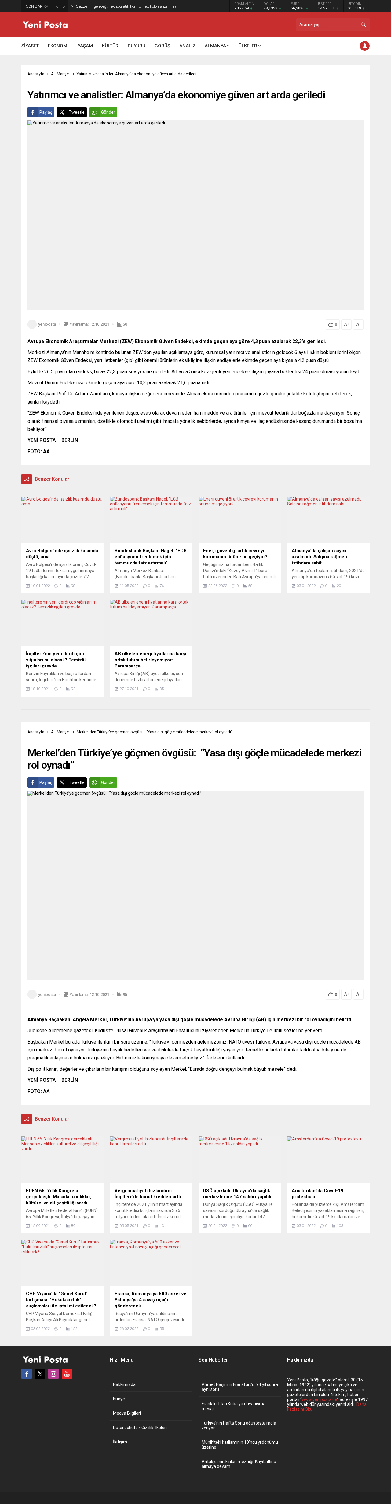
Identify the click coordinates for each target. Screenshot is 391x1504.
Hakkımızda (124, 1384)
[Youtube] (67, 1374)
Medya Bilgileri (127, 1413)
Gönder (108, 112)
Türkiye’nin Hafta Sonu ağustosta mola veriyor (239, 1425)
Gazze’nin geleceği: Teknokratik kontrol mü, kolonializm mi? (126, 6)
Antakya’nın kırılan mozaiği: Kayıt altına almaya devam (239, 1464)
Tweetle (77, 112)
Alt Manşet (60, 74)
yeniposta (47, 324)
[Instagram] (53, 1374)
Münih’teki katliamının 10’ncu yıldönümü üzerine (240, 1445)
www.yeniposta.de (319, 1399)
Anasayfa (35, 74)
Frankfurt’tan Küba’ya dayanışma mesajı (233, 1406)
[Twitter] (40, 1374)
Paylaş (45, 112)
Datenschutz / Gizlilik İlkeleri (140, 1427)
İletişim (120, 1441)
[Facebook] (26, 1374)
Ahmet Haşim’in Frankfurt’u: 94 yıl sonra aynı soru (240, 1387)
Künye (119, 1398)
